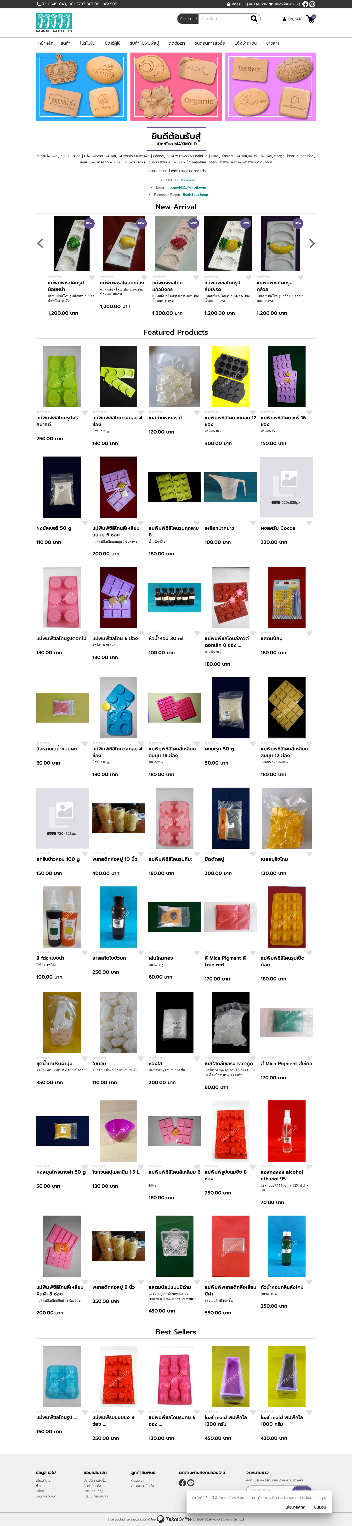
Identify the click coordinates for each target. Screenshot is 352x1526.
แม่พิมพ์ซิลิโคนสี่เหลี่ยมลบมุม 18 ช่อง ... (172, 752)
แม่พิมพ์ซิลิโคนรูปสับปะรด (222, 286)
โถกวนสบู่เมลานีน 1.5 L (116, 1172)
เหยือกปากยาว (219, 528)
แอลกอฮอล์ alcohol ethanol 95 (282, 1175)
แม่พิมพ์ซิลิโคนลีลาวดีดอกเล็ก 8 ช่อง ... (227, 642)
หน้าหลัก (45, 43)
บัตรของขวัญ (93, 1491)
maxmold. (312, 4)
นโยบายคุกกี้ (295, 1507)
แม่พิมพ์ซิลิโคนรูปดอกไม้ (61, 638)
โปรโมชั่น (87, 43)
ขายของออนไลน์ (140, 1519)
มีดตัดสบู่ (214, 859)
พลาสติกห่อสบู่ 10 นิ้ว (114, 859)
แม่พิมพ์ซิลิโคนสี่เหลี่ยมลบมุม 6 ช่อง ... (116, 531)
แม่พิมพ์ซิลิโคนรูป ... (56, 1417)
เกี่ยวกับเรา (43, 1480)
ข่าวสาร (273, 43)
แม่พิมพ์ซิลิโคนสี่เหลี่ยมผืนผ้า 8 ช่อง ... (60, 1290)
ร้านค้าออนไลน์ (116, 1519)
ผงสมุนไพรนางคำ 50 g (61, 1172)
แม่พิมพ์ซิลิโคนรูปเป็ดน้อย (283, 961)
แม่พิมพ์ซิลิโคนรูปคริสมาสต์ (57, 421)
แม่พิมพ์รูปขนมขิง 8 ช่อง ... (226, 1175)
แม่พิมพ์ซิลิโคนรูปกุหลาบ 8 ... (174, 531)
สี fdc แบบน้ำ (50, 958)
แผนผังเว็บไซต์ (46, 1496)
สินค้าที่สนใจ (287, 4)
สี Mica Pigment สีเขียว (286, 1063)
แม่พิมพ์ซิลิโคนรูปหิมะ (171, 859)
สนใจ (92, 277)
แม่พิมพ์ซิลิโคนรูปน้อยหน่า (66, 286)
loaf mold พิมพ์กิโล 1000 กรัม (282, 1421)
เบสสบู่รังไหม (274, 859)
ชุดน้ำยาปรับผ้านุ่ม (54, 1063)
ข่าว (38, 1485)
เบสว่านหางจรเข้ (165, 417)
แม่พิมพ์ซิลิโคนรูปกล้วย (275, 286)
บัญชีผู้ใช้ (295, 19)
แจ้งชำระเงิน (246, 43)
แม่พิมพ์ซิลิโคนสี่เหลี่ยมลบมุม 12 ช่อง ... (284, 752)
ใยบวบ (99, 1063)
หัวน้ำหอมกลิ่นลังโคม (282, 1287)
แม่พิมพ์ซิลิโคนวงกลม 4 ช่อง (117, 421)
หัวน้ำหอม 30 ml (166, 638)
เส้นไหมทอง (161, 958)
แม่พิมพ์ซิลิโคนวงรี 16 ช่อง (283, 421)
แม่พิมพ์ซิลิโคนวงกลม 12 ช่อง (230, 421)
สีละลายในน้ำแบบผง (56, 748)
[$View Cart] (310, 19)
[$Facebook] (305, 4)
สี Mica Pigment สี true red (225, 961)
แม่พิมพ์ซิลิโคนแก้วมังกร (167, 286)
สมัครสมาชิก (258, 4)
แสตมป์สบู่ (272, 638)
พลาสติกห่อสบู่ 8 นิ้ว (113, 1287)
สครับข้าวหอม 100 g (58, 859)
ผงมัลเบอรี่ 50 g (53, 528)
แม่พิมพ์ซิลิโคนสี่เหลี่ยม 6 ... (174, 1175)
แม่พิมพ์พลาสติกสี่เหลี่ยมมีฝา (230, 1290)
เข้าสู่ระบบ (239, 4)
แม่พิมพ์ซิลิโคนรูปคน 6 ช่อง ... (172, 1421)
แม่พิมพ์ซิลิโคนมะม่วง (122, 282)
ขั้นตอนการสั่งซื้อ (210, 43)
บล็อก (40, 1491)
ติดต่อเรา (177, 43)
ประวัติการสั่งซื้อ (95, 1480)
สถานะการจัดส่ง (142, 1485)
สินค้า (65, 43)
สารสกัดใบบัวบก (109, 958)
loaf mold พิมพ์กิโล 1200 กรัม (226, 1421)
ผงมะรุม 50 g (219, 748)
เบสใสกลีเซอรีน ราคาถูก (229, 1063)
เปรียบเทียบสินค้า (96, 1496)
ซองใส (155, 1063)
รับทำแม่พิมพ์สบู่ (144, 43)
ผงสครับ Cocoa (278, 528)
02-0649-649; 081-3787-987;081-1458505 (79, 4)
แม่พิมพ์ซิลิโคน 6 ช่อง (115, 638)
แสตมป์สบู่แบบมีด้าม (170, 1287)
